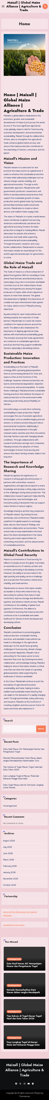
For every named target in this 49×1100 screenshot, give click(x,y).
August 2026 (9, 840)
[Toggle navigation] (3, 6)
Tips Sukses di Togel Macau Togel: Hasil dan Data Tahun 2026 (24, 1017)
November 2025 (10, 878)
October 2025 (9, 885)
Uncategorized (10, 806)
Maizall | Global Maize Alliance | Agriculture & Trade (23, 6)
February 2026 (10, 866)
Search (8, 720)
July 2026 (7, 847)
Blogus (38, 1093)
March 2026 (8, 859)
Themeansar (24, 1096)
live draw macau (19, 912)
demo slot (7, 912)
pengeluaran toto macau (14, 925)
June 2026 (8, 853)
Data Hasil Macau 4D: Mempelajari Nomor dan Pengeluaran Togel (24, 965)
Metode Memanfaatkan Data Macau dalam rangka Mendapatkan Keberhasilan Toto (22, 759)
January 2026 (9, 872)
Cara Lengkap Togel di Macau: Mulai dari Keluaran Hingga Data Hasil (21, 777)
